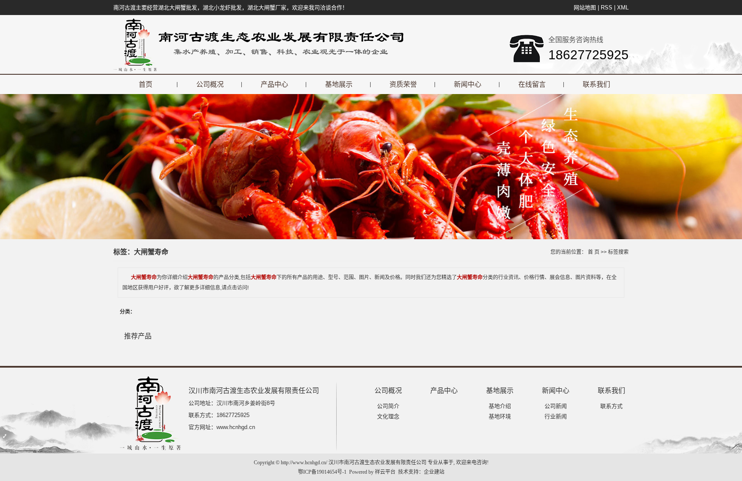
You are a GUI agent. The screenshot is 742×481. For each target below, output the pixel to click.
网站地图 (585, 7)
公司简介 (388, 406)
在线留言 (532, 84)
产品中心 (274, 84)
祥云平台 (385, 472)
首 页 (593, 252)
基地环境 (500, 416)
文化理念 (388, 416)
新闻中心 (467, 84)
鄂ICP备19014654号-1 (322, 472)
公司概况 (210, 84)
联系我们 (596, 84)
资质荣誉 (403, 84)
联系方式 (611, 406)
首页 (145, 84)
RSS (606, 7)
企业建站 (434, 472)
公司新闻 (555, 406)
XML (623, 7)
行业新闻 (555, 416)
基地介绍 (500, 406)
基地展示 (339, 84)
